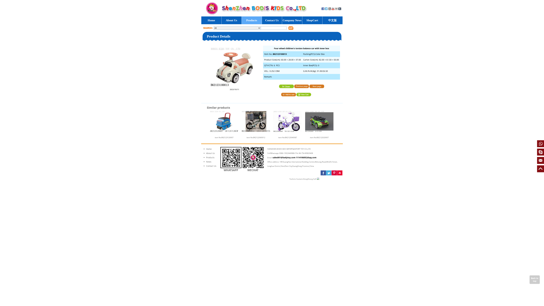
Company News (292, 20)
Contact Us (272, 20)
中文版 (332, 20)
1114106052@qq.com (306, 157)
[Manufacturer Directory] (326, 179)
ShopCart (312, 20)
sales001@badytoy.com (284, 157)
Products (251, 20)
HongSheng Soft (310, 179)
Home (211, 20)
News (208, 161)
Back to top (534, 279)
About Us (231, 20)
